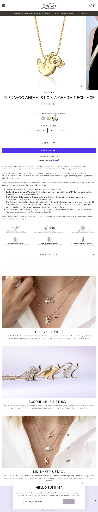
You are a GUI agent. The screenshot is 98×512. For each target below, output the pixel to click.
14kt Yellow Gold (49, 118)
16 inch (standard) (38, 130)
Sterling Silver (42, 118)
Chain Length (49, 126)
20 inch (64, 130)
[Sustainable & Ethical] (49, 372)
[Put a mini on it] (49, 302)
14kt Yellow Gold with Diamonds (55, 118)
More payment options (49, 156)
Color (49, 113)
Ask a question (49, 254)
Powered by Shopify (49, 510)
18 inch (53, 130)
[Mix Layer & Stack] (49, 442)
